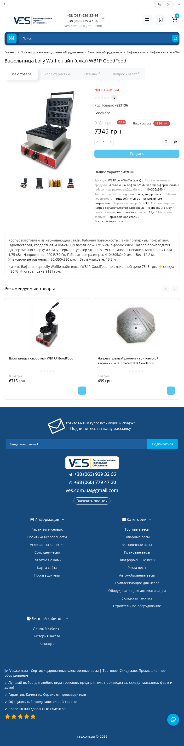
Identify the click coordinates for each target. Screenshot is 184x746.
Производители (47, 575)
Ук (168, 4)
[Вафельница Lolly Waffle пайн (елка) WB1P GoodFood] (47, 129)
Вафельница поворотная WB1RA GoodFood (41, 358)
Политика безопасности (47, 537)
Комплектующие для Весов (137, 583)
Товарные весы (137, 537)
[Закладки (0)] (161, 20)
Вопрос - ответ (126, 74)
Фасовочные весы (137, 544)
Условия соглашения (47, 544)
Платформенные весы (137, 560)
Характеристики (58, 74)
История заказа (47, 636)
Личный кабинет (47, 628)
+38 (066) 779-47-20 (82, 20)
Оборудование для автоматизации (137, 590)
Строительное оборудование (137, 606)
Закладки (47, 643)
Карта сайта (47, 567)
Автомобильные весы (137, 575)
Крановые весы (137, 552)
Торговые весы (137, 529)
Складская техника (136, 598)
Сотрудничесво (47, 552)
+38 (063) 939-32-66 (82, 15)
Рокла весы (137, 567)
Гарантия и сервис (47, 529)
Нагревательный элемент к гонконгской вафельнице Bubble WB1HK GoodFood (128, 360)
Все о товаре (21, 74)
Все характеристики (109, 221)
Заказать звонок (92, 501)
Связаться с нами (47, 560)
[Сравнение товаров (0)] (147, 20)
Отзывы (92, 74)
